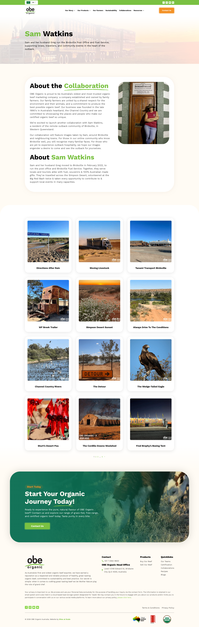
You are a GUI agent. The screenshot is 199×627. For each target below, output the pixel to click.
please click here (124, 597)
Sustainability (111, 10)
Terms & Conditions (151, 608)
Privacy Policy (168, 608)
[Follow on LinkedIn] (173, 2)
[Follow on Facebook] (164, 2)
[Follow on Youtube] (170, 2)
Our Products (83, 10)
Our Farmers (98, 10)
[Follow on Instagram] (167, 2)
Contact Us (166, 10)
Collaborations (125, 10)
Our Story (69, 10)
